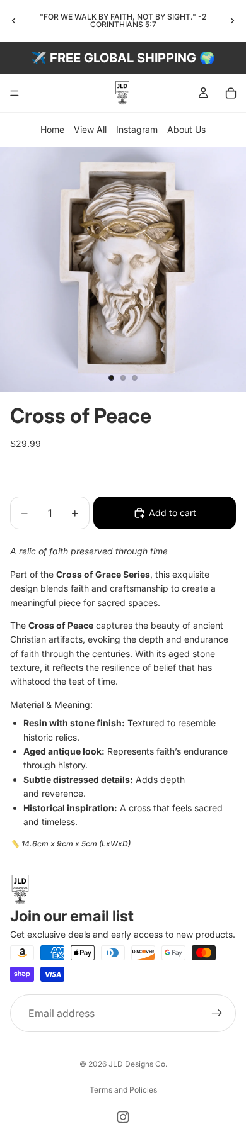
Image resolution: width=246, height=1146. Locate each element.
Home (52, 129)
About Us (186, 129)
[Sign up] (217, 1013)
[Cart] (231, 93)
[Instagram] (123, 1117)
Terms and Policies (123, 1089)
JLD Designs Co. (137, 1064)
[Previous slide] (14, 21)
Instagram (137, 129)
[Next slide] (232, 21)
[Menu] (14, 93)
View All (90, 129)
